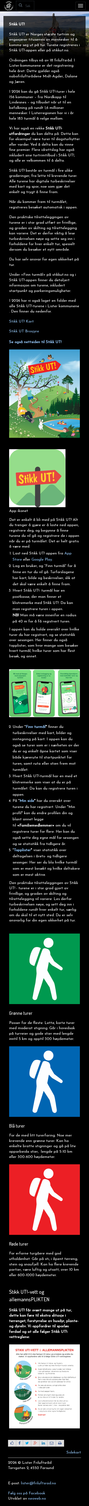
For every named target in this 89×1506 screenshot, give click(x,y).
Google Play (41, 559)
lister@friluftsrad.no (38, 1483)
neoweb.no (37, 1499)
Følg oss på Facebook (26, 1493)
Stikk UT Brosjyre (24, 331)
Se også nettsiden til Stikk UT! (35, 342)
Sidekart (73, 1452)
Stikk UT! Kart (21, 321)
